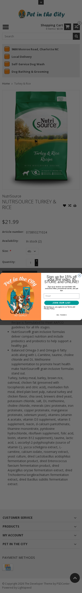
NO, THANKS (61, 315)
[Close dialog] (79, 275)
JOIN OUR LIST (61, 303)
